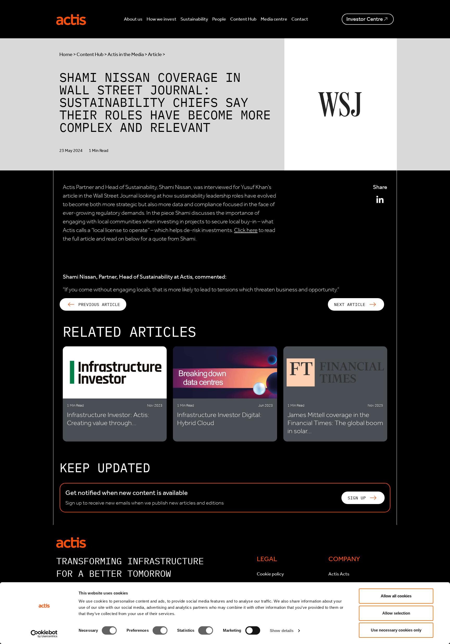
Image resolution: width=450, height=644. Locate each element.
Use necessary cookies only (396, 630)
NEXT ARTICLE (349, 304)
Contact (299, 19)
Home (65, 54)
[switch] (160, 630)
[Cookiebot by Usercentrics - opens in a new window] (44, 634)
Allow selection (396, 613)
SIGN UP (357, 497)
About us (133, 19)
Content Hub (243, 19)
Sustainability (194, 19)
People (219, 19)
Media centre (274, 19)
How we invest (161, 19)
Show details (281, 630)
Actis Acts (338, 574)
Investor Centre (364, 19)
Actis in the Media (126, 54)
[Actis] (71, 542)
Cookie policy (270, 574)
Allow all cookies (396, 596)
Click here (246, 230)
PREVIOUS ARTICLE (99, 304)
